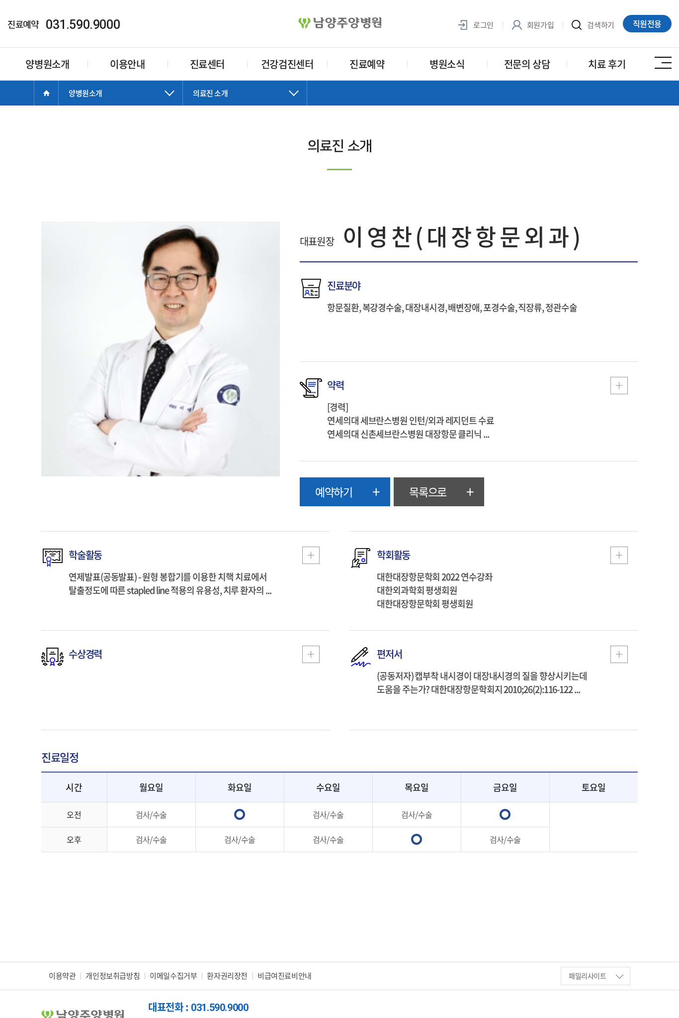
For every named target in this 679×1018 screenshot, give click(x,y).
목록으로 (427, 491)
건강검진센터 (287, 64)
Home (46, 93)
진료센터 (207, 64)
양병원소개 (47, 64)
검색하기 (600, 25)
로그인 (483, 25)
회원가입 (539, 25)
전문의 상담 (527, 64)
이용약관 (62, 975)
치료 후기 (606, 64)
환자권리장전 (227, 975)
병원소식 (446, 64)
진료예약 (366, 64)
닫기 (121, 103)
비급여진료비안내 (284, 975)
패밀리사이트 (587, 976)
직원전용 (647, 23)
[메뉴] (663, 62)
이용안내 (127, 64)
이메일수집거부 (173, 975)
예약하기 (333, 491)
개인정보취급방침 (112, 975)
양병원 (339, 23)
